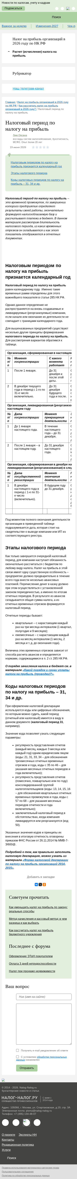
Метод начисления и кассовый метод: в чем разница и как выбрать (38, 920)
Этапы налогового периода (29, 173)
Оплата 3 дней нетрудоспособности (32, 963)
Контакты (8, 1139)
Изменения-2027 (47, 26)
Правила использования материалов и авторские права (30, 1168)
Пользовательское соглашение (18, 1171)
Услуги (6, 1149)
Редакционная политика (18, 1144)
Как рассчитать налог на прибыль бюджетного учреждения (31, 932)
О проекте (8, 1134)
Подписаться (13, 8)
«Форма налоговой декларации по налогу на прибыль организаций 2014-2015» (36, 864)
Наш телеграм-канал (28, 88)
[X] (40, 884)
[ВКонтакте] (36, 884)
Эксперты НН (28, 1134)
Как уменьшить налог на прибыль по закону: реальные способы (38, 909)
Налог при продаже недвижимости (32, 971)
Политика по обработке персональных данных (26, 1175)
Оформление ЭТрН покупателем (31, 956)
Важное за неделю (14, 26)
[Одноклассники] (44, 884)
